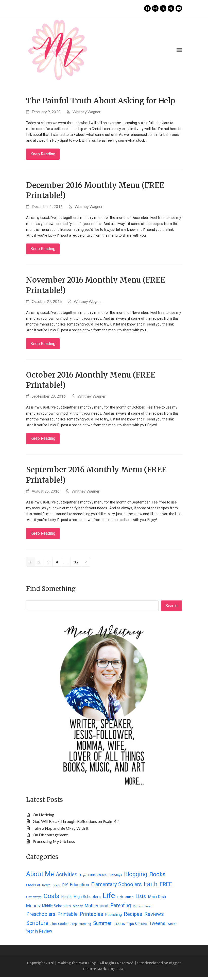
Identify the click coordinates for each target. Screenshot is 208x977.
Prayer (148, 906)
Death (46, 885)
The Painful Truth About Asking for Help (100, 100)
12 (78, 561)
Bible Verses (97, 875)
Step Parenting (81, 924)
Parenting (120, 905)
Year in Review (39, 931)
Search (171, 605)
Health (66, 897)
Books (157, 874)
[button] (179, 50)
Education (79, 884)
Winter (172, 924)
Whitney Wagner (87, 111)
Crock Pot (33, 885)
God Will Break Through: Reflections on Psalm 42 (76, 821)
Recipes (133, 914)
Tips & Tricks (137, 924)
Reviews (154, 914)
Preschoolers (40, 914)
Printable (67, 914)
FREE (166, 884)
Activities (66, 874)
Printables (91, 914)
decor (56, 885)
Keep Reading (42, 154)
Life (109, 895)
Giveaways (34, 897)
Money (78, 906)
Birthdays (115, 875)
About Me (40, 874)
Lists (140, 896)
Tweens (157, 923)
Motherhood (96, 905)
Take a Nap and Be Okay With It (61, 828)
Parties (138, 906)
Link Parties (125, 897)
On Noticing (43, 814)
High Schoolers (87, 896)
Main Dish (157, 896)
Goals (51, 896)
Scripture (37, 923)
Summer (102, 923)
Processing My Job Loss (54, 841)
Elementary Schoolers (116, 884)
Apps (82, 875)
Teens (119, 923)
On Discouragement (50, 834)
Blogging (135, 874)
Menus (33, 905)
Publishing (113, 915)
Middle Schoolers (56, 906)
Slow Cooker (59, 924)
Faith (151, 884)
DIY (65, 885)
